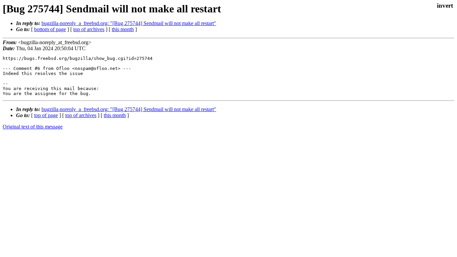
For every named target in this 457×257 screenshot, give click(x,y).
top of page (46, 115)
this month (123, 29)
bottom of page (50, 29)
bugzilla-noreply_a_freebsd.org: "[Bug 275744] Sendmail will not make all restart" (128, 23)
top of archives (88, 29)
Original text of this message (33, 127)
